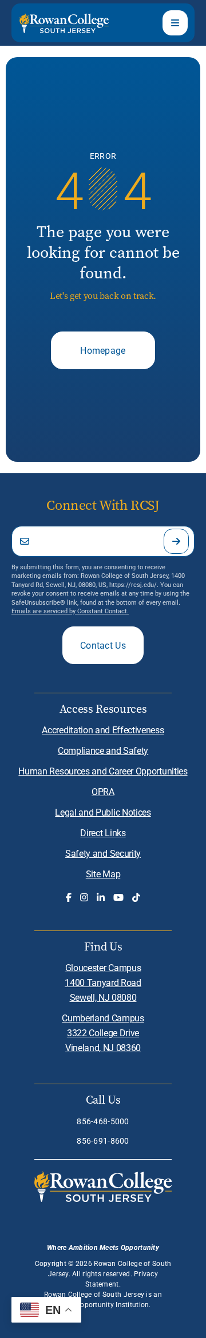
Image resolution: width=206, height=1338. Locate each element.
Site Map (103, 874)
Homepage (103, 350)
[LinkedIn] (101, 897)
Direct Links (102, 832)
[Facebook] (69, 897)
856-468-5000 (103, 1121)
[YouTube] (118, 897)
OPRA (103, 791)
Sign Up (176, 541)
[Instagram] (84, 897)
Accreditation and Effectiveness (103, 730)
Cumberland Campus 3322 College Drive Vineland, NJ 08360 (103, 1032)
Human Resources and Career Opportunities (102, 771)
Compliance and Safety (103, 750)
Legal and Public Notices (102, 812)
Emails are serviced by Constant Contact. (70, 610)
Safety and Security (103, 853)
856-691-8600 (103, 1140)
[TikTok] (136, 897)
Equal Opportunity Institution (102, 1304)
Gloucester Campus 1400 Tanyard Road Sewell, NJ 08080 (103, 982)
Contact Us (103, 645)
